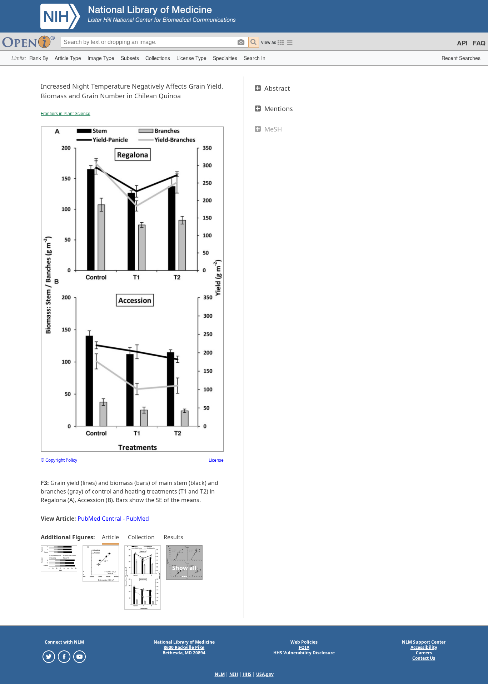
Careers (424, 653)
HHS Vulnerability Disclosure (304, 653)
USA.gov (265, 674)
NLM (220, 674)
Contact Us (423, 658)
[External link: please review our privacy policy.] (49, 656)
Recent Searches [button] (461, 57)
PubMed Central (99, 518)
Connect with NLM (64, 642)
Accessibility (423, 647)
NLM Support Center (423, 642)
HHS (247, 674)
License (216, 460)
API (462, 43)
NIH (233, 674)
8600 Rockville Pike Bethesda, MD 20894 (184, 650)
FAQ (479, 43)
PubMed (137, 518)
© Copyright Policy (59, 460)
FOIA (304, 647)
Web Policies (304, 642)
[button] (39, 58)
